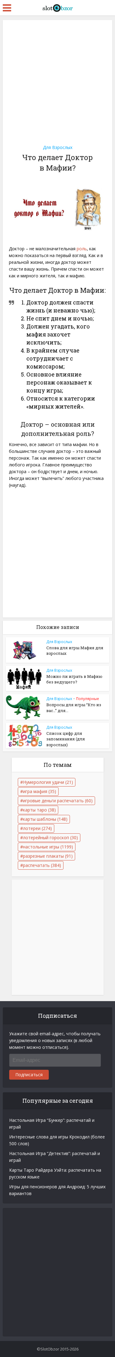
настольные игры (48, 847)
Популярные (87, 698)
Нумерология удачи (48, 782)
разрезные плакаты (48, 856)
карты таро (39, 810)
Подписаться (29, 1074)
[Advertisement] (57, 80)
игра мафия (39, 791)
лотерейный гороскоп (50, 837)
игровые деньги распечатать (58, 800)
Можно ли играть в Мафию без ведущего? (74, 679)
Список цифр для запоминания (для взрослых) (65, 739)
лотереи (37, 828)
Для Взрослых (57, 147)
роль (82, 249)
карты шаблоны (45, 819)
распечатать (42, 865)
